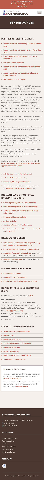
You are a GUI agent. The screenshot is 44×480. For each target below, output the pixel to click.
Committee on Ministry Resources (19, 188)
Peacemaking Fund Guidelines (14, 277)
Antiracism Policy (10, 221)
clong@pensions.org (14, 311)
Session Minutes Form (9, 438)
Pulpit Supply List (8, 441)
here (31, 295)
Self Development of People (14, 79)
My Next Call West (8, 452)
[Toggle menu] (39, 12)
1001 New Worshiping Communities (16, 331)
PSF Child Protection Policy (13, 63)
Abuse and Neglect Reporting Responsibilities (21, 249)
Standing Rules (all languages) (22, 1)
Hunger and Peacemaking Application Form (20, 281)
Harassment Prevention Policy (15, 217)
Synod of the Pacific (8, 446)
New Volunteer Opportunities (22, 4)
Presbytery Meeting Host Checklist (16, 182)
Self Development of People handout (17, 174)
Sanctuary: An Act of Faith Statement (17, 225)
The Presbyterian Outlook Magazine (17, 343)
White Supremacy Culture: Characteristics (19, 203)
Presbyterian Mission (11, 347)
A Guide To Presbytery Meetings (15, 178)
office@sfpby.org (22, 386)
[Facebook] (4, 466)
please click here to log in (12, 378)
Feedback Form (22, 6)
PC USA (4, 444)
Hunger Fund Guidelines (12, 273)
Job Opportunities (8, 449)
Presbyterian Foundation (12, 339)
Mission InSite (8, 335)
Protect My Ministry (11, 351)
